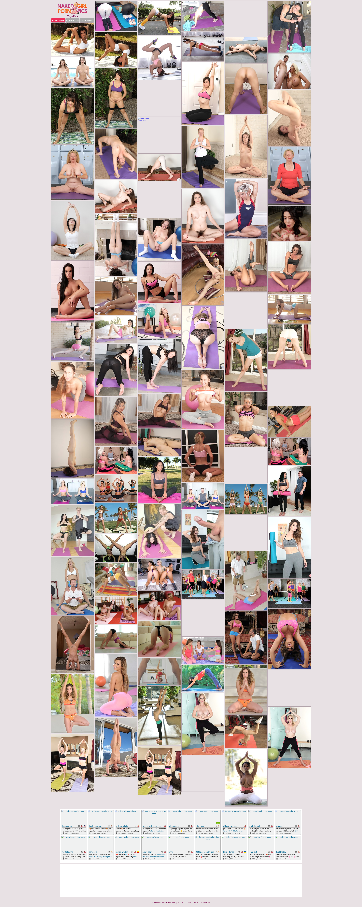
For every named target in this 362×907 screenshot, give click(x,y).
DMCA (195, 902)
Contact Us (205, 902)
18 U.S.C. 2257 (184, 902)
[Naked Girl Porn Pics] (72, 8)
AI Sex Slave (58, 20)
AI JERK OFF (72, 20)
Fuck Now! (86, 20)
